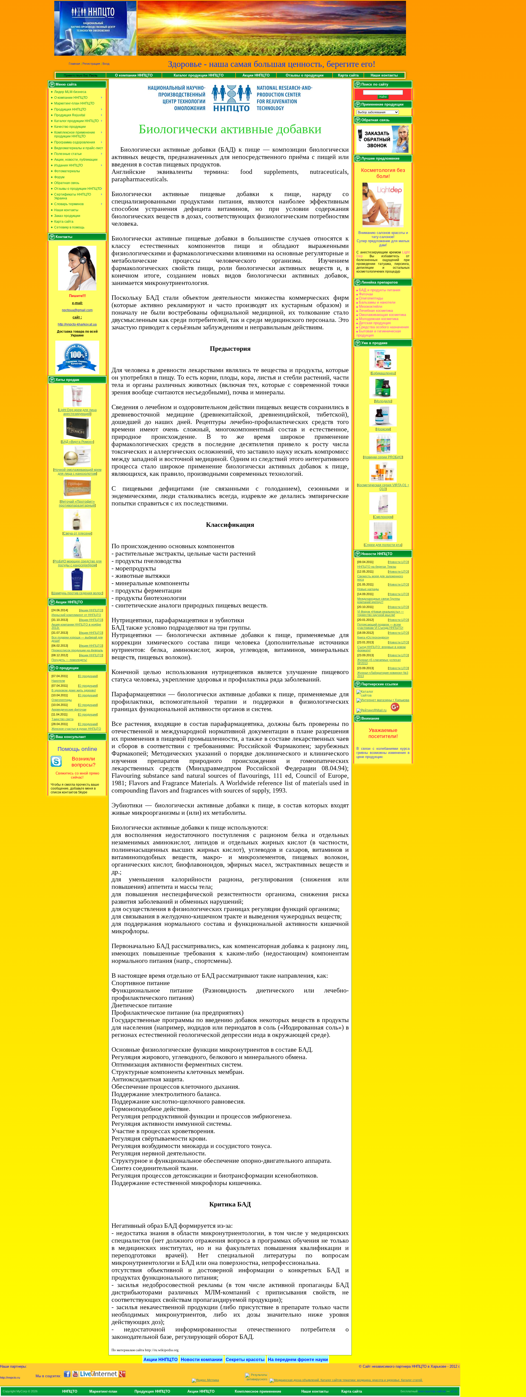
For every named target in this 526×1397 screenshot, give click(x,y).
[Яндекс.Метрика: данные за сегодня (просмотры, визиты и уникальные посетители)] (205, 1380)
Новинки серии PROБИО (383, 457)
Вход (105, 63)
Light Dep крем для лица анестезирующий (78, 412)
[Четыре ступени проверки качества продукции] (77, 357)
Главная (74, 63)
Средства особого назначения (384, 327)
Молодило (383, 401)
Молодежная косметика (378, 319)
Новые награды (368, 589)
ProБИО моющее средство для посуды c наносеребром (78, 563)
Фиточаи (366, 294)
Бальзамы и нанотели (377, 302)
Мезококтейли (370, 306)
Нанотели (58, 680)
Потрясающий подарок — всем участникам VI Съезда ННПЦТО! (380, 626)
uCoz (454, 1391)
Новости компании (201, 1359)
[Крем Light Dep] (383, 226)
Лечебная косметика (376, 311)
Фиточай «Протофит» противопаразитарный (77, 503)
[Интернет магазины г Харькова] (382, 700)
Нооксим (383, 429)
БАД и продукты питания (379, 290)
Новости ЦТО (398, 562)
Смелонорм (383, 517)
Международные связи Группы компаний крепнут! (378, 600)
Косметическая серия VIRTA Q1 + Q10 (383, 487)
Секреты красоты (245, 1359)
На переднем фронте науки (298, 1359)
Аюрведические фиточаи (69, 709)
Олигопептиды (62, 700)
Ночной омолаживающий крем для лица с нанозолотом (77, 472)
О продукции (88, 676)
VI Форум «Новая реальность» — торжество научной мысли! (380, 613)
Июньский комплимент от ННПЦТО (76, 615)
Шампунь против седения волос (77, 593)
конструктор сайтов (432, 1391)
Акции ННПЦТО (91, 610)
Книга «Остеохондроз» (373, 637)
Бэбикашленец (383, 373)
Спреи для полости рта (383, 545)
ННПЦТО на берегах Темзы (376, 566)
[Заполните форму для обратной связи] (382, 152)
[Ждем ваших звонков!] (77, 268)
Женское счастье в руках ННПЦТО (76, 728)
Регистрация (91, 63)
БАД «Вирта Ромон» (77, 442)
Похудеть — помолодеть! (69, 659)
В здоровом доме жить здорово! (74, 690)
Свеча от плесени (77, 533)
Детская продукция (375, 323)
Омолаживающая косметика (382, 315)
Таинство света (62, 719)
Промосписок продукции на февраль (77, 650)
